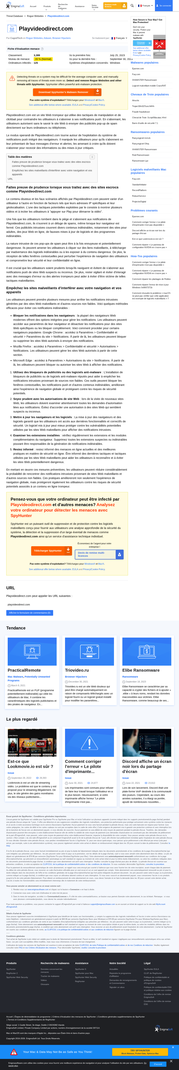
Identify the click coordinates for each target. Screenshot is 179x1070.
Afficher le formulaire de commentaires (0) (29, 613)
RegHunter (80, 981)
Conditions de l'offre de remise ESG (157, 1002)
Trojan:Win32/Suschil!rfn (143, 106)
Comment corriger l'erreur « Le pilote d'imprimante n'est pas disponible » (148, 223)
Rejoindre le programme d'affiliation (120, 974)
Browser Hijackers (61, 38)
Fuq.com (136, 74)
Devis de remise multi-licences (91, 554)
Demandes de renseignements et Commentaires (123, 981)
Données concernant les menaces (51, 970)
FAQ (21, 948)
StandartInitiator (139, 184)
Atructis (135, 100)
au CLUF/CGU (50, 930)
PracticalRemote (24, 670)
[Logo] (15, 5)
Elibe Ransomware (141, 670)
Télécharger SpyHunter (48, 550)
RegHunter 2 (12, 973)
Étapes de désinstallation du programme (33, 1017)
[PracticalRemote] (32, 652)
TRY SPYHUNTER (140, 1052)
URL (10, 178)
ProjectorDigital (139, 201)
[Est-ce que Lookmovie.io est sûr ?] (32, 743)
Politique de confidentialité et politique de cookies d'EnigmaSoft (156, 980)
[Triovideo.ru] (89, 652)
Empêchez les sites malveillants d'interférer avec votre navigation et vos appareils (52, 172)
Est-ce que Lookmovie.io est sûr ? (147, 239)
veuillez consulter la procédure (93, 948)
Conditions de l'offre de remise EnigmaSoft (157, 995)
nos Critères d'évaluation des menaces (40, 948)
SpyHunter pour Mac (84, 973)
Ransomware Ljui (140, 160)
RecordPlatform (139, 190)
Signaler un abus (116, 987)
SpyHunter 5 (80, 969)
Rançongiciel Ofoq (140, 143)
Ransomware (130, 676)
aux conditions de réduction (102, 930)
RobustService (139, 196)
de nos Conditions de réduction (140, 945)
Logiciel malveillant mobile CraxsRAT (149, 85)
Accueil (33, 6)
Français (146, 5)
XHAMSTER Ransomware (144, 80)
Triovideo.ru (77, 670)
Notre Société (95, 6)
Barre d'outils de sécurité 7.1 (145, 123)
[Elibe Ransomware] (146, 652)
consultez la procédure (155, 864)
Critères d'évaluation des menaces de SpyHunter (74, 1017)
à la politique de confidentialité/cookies (73, 930)
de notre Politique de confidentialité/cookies (107, 945)
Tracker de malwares (50, 976)
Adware (47, 38)
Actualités (113, 969)
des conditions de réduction (99, 864)
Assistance (79, 6)
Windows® (89, 100)
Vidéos (44, 980)
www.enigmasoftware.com (38, 890)
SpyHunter (11, 969)
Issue (11, 773)
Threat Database (14, 16)
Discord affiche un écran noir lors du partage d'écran (148, 231)
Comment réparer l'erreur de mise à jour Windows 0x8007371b (150, 286)
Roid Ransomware (140, 155)
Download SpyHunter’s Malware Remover (63, 92)
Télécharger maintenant (141, 43)
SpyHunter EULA (151, 969)
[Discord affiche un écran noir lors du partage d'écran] (146, 743)
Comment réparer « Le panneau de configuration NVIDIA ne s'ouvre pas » (149, 245)
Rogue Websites (35, 16)
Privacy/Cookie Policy (94, 105)
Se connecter (165, 5)
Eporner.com (138, 68)
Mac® (101, 100)
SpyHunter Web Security (17, 977)
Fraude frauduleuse (141, 112)
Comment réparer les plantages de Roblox (151, 279)
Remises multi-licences (111, 6)
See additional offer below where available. (50, 105)
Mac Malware (15, 676)
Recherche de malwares (63, 6)
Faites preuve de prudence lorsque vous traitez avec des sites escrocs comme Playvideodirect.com (51, 164)
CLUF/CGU (47, 864)
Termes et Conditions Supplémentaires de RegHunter (31, 1020)
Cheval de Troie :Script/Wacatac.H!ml (149, 117)
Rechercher (132, 5)
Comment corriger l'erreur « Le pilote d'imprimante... (83, 766)
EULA (75, 105)
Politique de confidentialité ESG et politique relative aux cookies (158, 988)
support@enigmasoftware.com (102, 904)
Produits (47, 6)
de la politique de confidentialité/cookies (69, 864)
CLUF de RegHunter (153, 973)
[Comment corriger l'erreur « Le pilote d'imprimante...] (89, 743)
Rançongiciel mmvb (141, 138)
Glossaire (45, 984)
